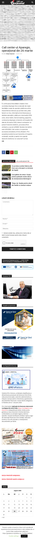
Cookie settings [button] (14, 536)
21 (23, 508)
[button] (3, 2)
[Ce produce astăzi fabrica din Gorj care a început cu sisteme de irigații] (6, 168)
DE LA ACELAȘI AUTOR (22, 161)
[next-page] (6, 192)
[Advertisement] (17, 23)
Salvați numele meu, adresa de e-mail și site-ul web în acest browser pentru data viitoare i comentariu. (16, 235)
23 (31, 508)
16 (31, 504)
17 (4, 508)
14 (23, 504)
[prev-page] (3, 192)
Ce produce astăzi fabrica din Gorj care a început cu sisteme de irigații (22, 168)
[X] (8, 152)
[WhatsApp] (16, 152)
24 (4, 511)
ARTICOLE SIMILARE (8, 161)
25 (9, 511)
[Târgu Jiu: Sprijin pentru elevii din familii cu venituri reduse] (6, 185)
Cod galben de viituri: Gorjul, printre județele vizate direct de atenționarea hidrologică (22, 177)
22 (27, 508)
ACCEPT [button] (24, 536)
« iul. (3, 517)
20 (19, 508)
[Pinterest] (12, 152)
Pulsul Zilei (4, 170)
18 (9, 508)
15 (27, 504)
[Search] (32, 2)
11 (9, 504)
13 (19, 504)
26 (14, 511)
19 (14, 508)
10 (4, 504)
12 (14, 504)
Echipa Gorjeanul (10, 53)
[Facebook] (3, 152)
